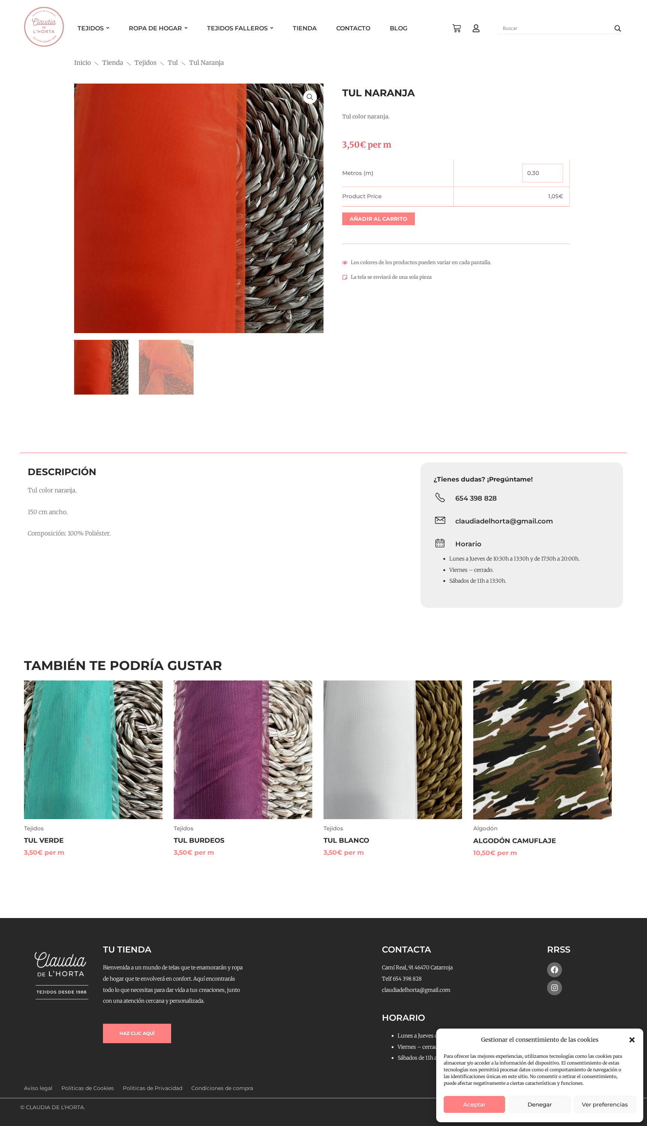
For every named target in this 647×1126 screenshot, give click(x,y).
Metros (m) (357, 172)
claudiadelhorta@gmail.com (504, 521)
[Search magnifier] (618, 28)
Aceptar (474, 1104)
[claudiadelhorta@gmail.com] (440, 521)
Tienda (112, 63)
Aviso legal (38, 1088)
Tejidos (145, 63)
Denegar (540, 1104)
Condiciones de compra (222, 1088)
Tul (173, 63)
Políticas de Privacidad (152, 1088)
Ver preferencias (605, 1104)
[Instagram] (554, 987)
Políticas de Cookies (87, 1088)
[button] (632, 1040)
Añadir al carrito (378, 218)
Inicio (82, 63)
